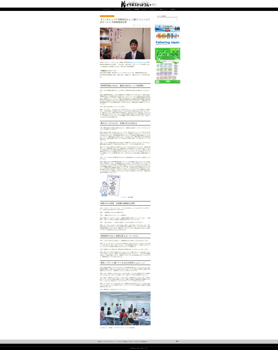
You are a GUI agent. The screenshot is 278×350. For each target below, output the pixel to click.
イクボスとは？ (107, 9)
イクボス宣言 (127, 9)
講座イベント (163, 9)
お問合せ (173, 9)
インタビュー (153, 9)
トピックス (117, 9)
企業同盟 (136, 9)
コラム (144, 9)
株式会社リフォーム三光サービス (137, 62)
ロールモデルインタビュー (107, 16)
